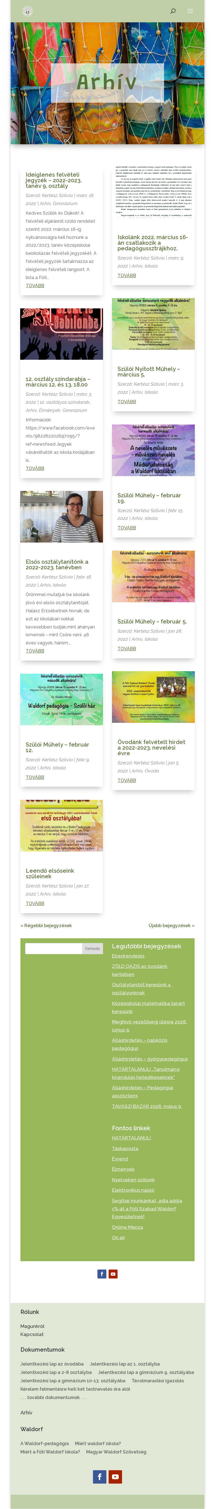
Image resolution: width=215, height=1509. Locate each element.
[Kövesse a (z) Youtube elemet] (113, 1274)
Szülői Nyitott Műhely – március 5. (149, 372)
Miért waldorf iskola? (98, 1444)
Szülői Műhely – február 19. (149, 498)
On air (118, 1237)
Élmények (49, 410)
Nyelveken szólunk (133, 1179)
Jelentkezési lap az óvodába (52, 1364)
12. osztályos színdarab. (65, 402)
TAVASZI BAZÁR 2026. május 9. (147, 1106)
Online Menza (127, 1227)
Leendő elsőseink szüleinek (50, 873)
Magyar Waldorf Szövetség (116, 1452)
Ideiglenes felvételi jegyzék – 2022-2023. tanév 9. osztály (53, 180)
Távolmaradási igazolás (158, 1381)
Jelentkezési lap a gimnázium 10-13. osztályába (72, 1381)
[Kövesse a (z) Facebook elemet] (101, 1274)
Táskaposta (125, 1148)
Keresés (92, 948)
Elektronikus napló (133, 1190)
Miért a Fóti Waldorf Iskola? (50, 1452)
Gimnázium (65, 203)
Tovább (35, 285)
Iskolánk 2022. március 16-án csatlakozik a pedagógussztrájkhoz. (153, 243)
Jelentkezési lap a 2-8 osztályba (56, 1373)
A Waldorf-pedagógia (44, 1444)
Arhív (45, 203)
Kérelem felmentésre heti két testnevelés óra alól (75, 1389)
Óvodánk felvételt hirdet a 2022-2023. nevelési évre (151, 748)
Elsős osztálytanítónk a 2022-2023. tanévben (57, 564)
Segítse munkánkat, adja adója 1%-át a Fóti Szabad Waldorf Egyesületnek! (147, 1209)
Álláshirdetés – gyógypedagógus (150, 1059)
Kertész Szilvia (57, 195)
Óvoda (152, 771)
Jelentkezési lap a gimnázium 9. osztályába (146, 1373)
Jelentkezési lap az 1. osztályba (125, 1364)
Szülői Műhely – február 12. (57, 747)
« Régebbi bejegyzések (46, 925)
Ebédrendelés (128, 956)
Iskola (59, 585)
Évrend (120, 1159)
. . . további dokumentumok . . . (53, 1398)
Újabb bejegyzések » (172, 925)
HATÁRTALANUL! (131, 1138)
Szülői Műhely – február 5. (152, 621)
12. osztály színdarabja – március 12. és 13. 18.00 (58, 382)
